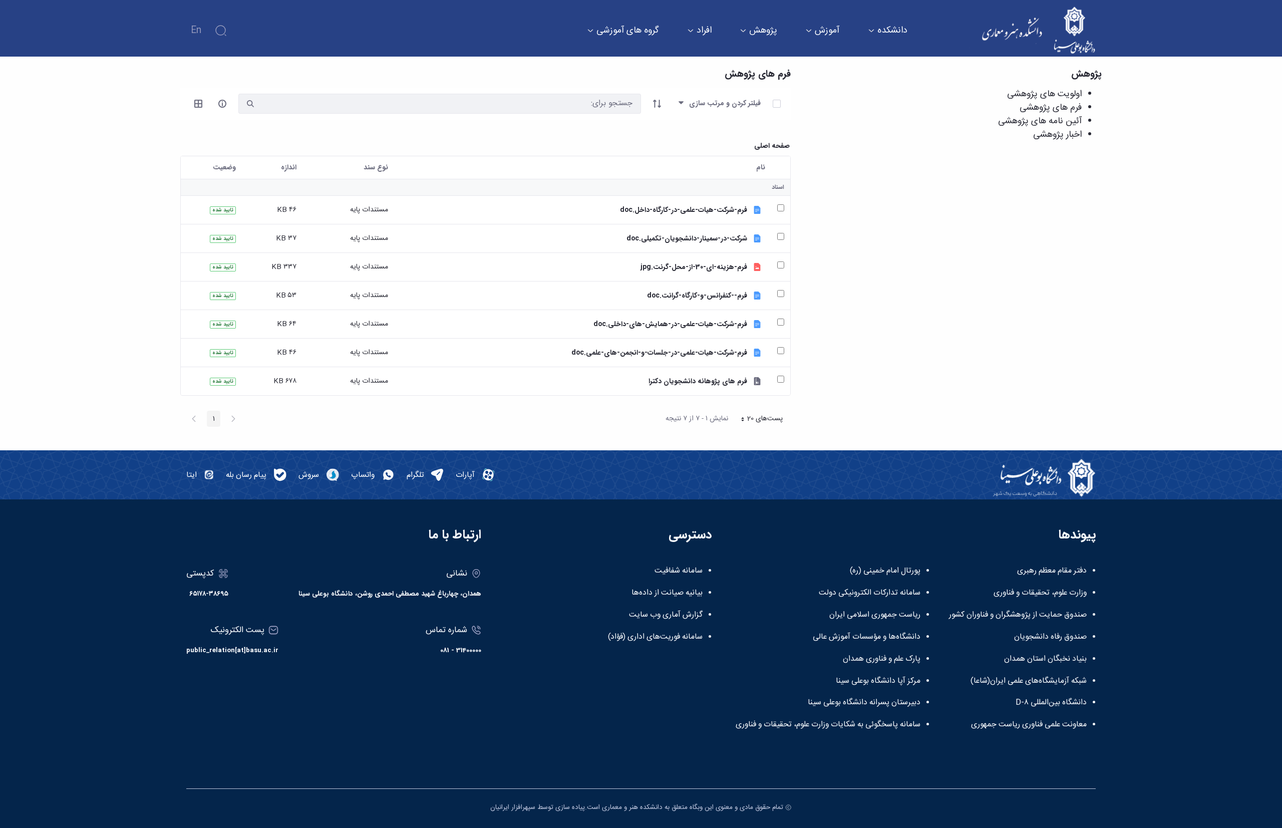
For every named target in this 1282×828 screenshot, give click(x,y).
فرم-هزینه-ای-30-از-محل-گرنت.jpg (693, 267)
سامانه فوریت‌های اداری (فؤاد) (655, 637)
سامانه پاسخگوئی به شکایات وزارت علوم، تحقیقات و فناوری (828, 724)
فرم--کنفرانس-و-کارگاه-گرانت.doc (697, 296)
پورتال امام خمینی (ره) (885, 571)
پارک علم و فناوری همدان (881, 659)
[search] (250, 104)
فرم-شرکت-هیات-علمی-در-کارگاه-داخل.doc (683, 210)
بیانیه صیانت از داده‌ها (667, 593)
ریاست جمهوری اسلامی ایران (874, 615)
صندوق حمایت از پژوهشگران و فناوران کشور (1018, 615)
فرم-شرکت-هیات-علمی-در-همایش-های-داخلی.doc (670, 324)
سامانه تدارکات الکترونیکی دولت (869, 593)
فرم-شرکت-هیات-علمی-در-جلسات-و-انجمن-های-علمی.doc (659, 353)
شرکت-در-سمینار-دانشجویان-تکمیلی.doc (686, 238)
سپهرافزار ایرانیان (512, 807)
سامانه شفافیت (679, 571)
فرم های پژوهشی (1051, 107)
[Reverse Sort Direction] (657, 104)
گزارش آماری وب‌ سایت (666, 615)
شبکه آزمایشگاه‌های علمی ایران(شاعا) (1029, 681)
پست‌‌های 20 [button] (759, 420)
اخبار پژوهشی (1057, 134)
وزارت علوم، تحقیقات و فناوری (1040, 593)
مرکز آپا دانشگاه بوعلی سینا (878, 681)
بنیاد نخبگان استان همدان (1045, 659)
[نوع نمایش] (198, 104)
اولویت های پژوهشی (1044, 94)
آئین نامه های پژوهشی (1040, 121)
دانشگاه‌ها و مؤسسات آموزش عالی (866, 637)
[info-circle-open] (222, 104)
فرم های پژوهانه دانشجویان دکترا (698, 381)
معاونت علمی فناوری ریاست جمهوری (1029, 724)
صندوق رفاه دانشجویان (1050, 637)
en (196, 30)
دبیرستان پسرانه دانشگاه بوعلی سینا (864, 702)
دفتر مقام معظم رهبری (1052, 571)
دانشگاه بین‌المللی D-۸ (1051, 702)
